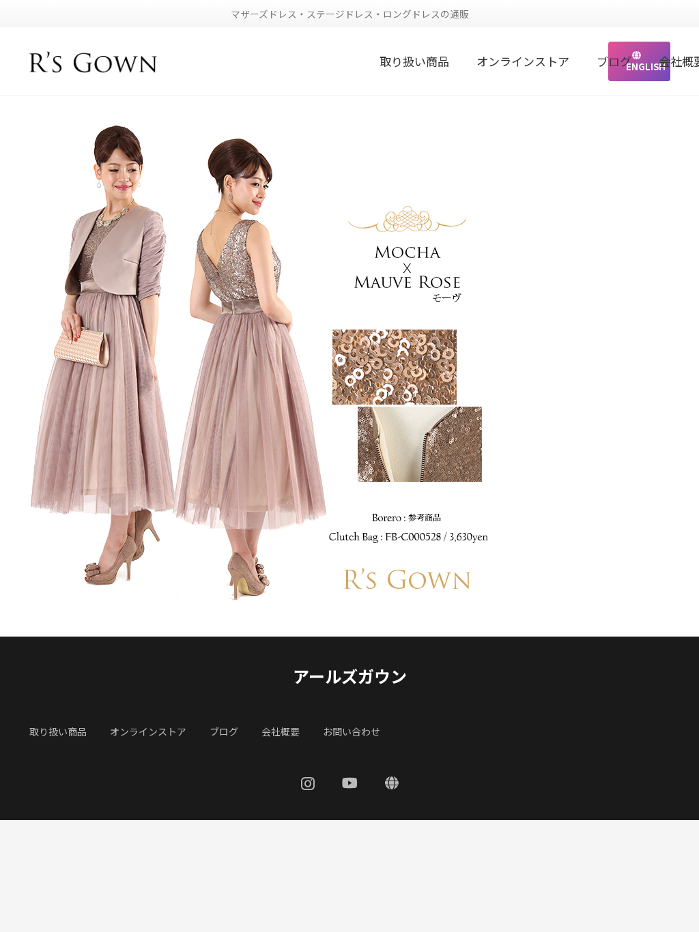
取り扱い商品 (58, 731)
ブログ (224, 731)
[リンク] (93, 61)
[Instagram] (308, 783)
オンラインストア (148, 731)
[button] (456, 61)
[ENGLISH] (392, 783)
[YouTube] (350, 783)
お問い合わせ (351, 731)
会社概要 (280, 731)
